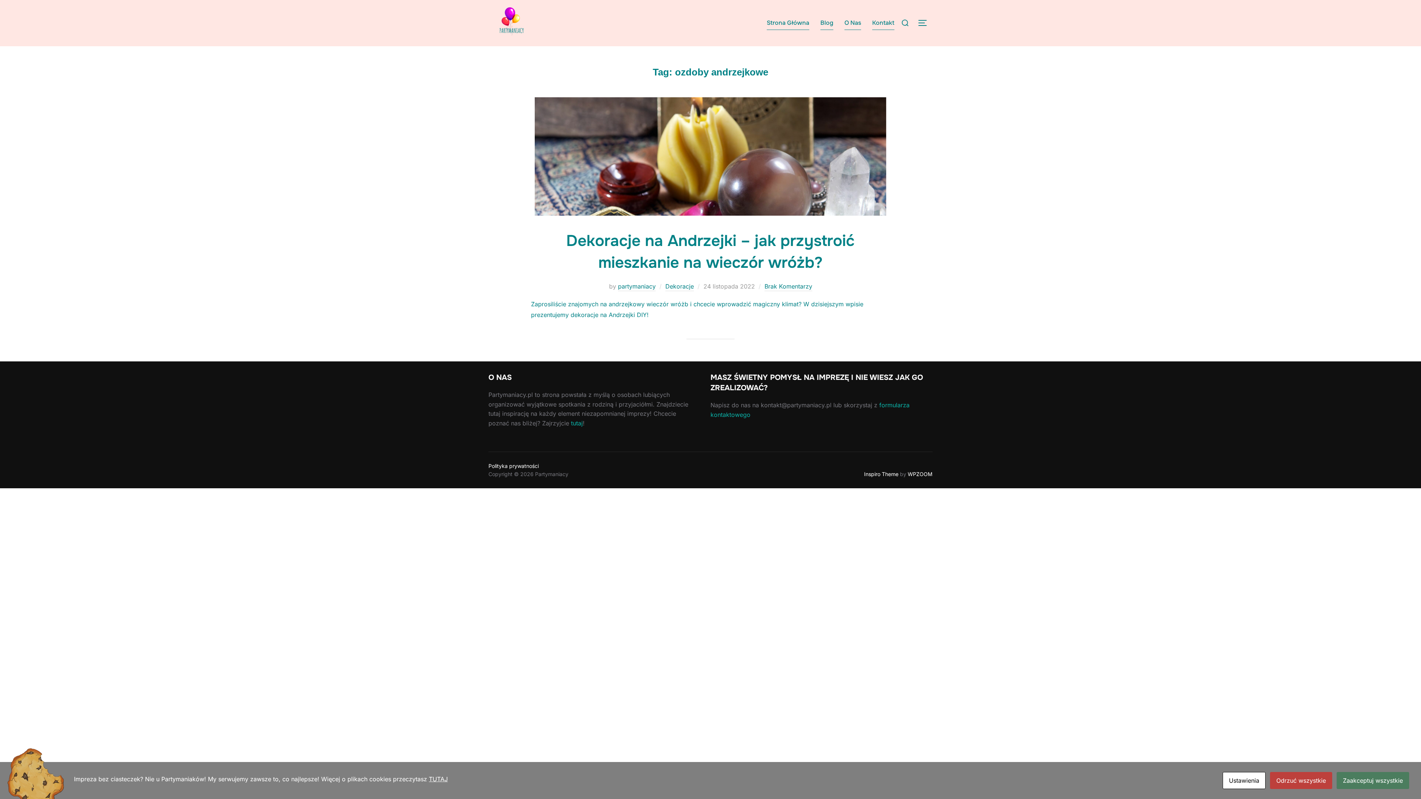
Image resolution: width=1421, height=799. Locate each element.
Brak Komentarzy (788, 286)
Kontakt (883, 23)
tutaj (577, 423)
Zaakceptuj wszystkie (1373, 780)
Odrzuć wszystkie (1301, 780)
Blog (826, 23)
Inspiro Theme (881, 474)
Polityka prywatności (513, 466)
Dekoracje (679, 286)
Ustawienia (1244, 780)
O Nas (852, 23)
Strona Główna (788, 23)
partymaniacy (637, 286)
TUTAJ (438, 779)
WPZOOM (920, 474)
